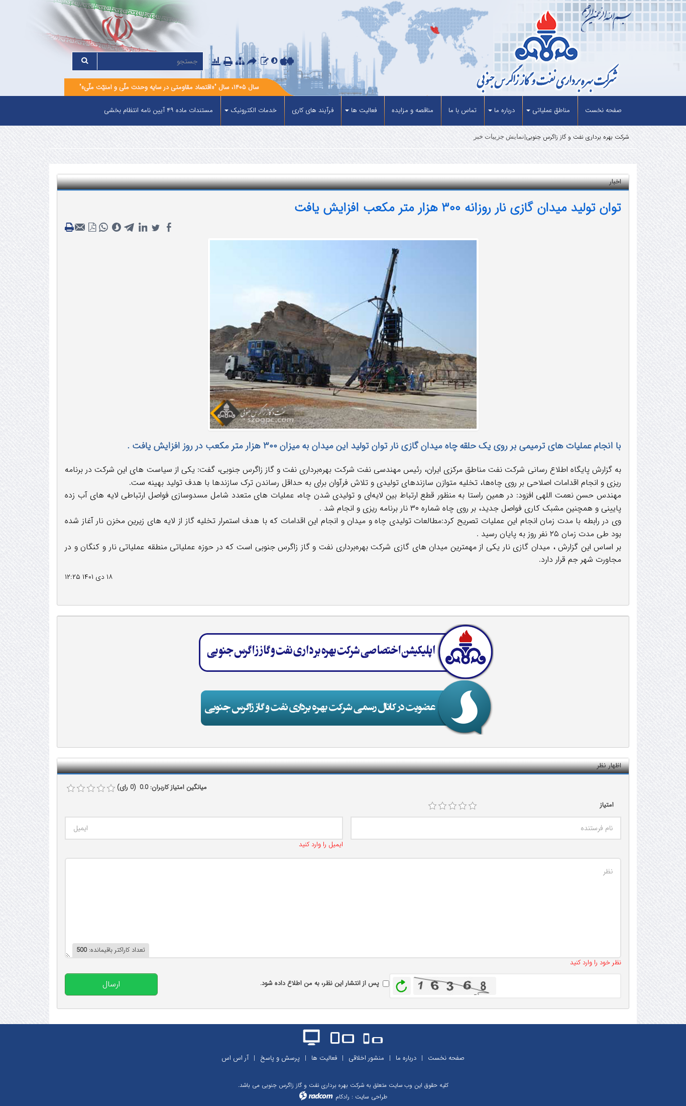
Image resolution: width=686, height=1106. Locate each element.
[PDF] (92, 227)
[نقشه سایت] (240, 61)
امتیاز (607, 805)
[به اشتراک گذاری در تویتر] (155, 227)
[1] (432, 806)
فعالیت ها (324, 1058)
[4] (462, 806)
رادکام (342, 1096)
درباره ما (406, 1058)
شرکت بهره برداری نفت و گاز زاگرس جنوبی (577, 137)
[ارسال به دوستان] (253, 62)
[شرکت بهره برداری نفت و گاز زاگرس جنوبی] (510, 53)
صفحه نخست (446, 1058)
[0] (70, 788)
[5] (472, 806)
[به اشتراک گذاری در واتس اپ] (103, 227)
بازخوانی (402, 983)
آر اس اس (235, 1058)
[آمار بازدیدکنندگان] (215, 61)
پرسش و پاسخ (280, 1058)
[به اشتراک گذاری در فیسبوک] (168, 227)
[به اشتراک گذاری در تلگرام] (129, 227)
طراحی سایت (371, 1096)
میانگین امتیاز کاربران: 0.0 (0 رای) (162, 787)
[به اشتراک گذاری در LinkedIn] (142, 227)
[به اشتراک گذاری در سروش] (116, 227)
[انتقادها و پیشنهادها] (265, 61)
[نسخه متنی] (70, 227)
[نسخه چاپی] (229, 62)
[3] (452, 806)
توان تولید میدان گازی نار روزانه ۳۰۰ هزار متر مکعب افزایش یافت (457, 208)
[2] (442, 806)
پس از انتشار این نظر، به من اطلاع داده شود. (319, 983)
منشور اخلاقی (366, 1058)
